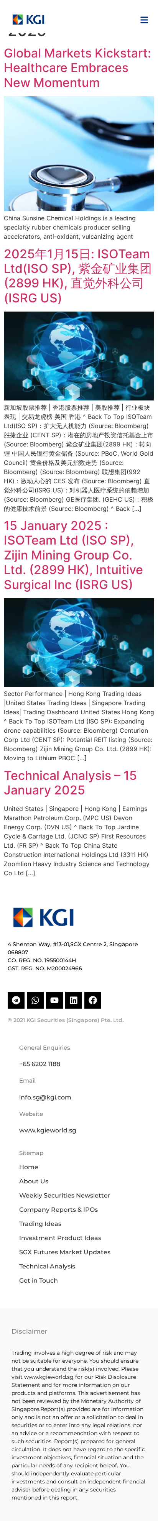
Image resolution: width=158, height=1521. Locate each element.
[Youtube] (54, 1000)
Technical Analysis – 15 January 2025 (70, 782)
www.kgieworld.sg (47, 1130)
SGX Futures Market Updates (64, 1252)
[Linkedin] (73, 1000)
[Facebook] (92, 1000)
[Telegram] (16, 1000)
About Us (33, 1181)
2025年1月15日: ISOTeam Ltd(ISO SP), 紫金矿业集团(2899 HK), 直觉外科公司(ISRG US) (78, 275)
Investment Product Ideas (60, 1238)
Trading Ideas (40, 1223)
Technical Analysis (47, 1266)
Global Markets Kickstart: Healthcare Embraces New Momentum (77, 68)
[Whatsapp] (35, 1000)
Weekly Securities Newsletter (64, 1195)
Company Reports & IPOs (58, 1209)
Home (28, 1167)
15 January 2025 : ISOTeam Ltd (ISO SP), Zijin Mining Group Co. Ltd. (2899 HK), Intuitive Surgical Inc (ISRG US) (73, 555)
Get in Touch (38, 1280)
